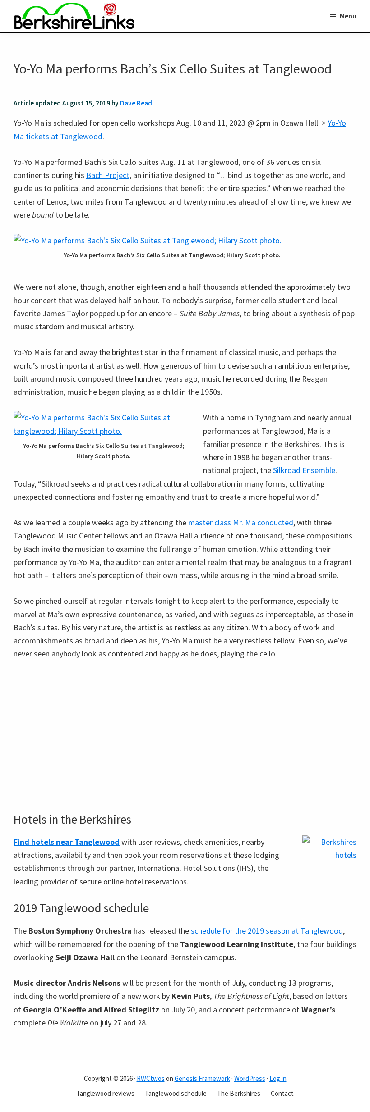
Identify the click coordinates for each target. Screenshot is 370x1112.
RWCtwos (151, 1078)
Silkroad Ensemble (304, 470)
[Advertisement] (185, 736)
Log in (278, 1078)
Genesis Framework (202, 1078)
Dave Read (136, 103)
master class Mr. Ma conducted (240, 522)
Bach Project (108, 175)
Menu (348, 15)
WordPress (249, 1078)
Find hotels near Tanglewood (67, 842)
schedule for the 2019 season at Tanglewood (267, 930)
